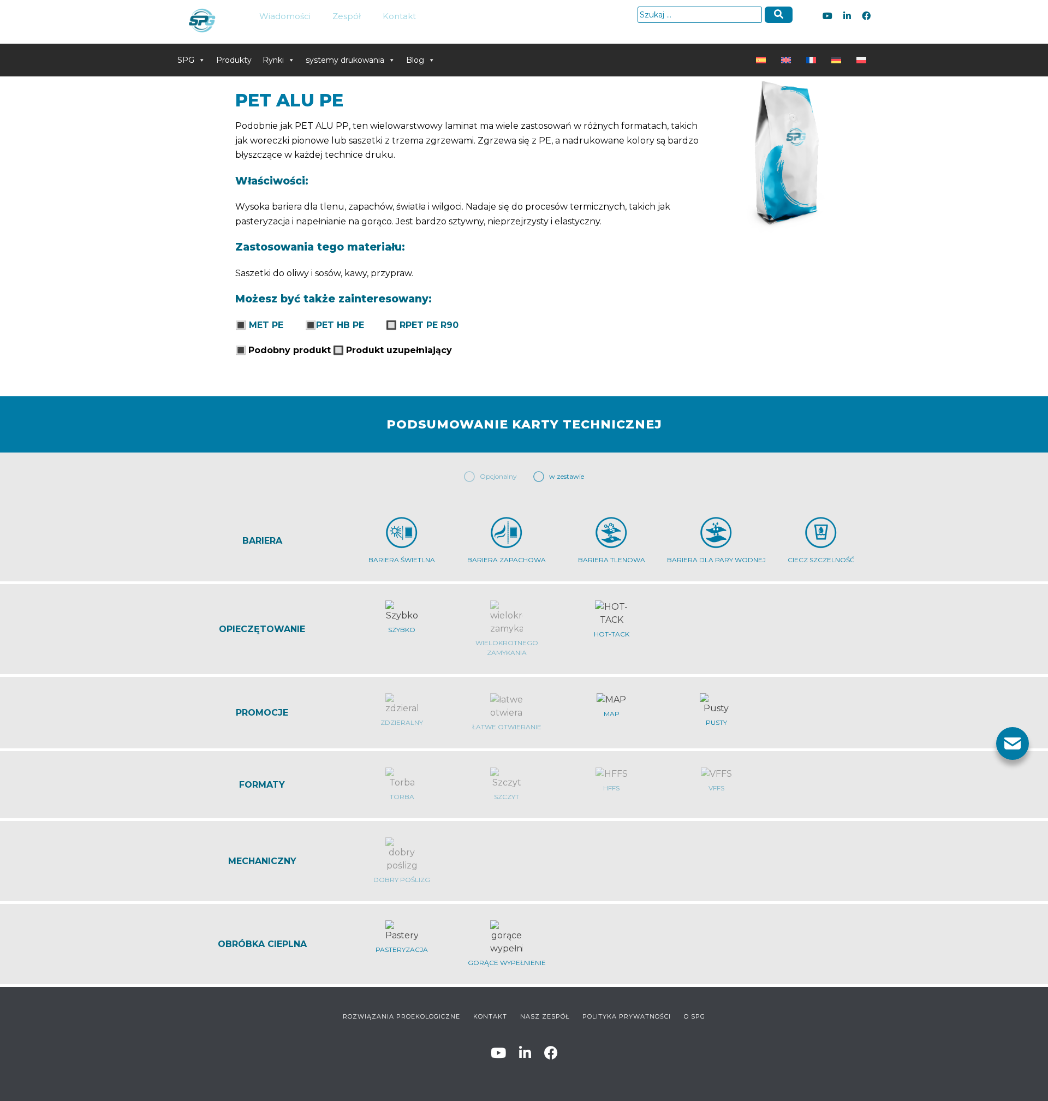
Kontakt (399, 16)
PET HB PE (340, 325)
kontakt (490, 1016)
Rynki (273, 60)
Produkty (234, 60)
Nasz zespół (544, 1016)
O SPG (694, 1016)
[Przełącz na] (763, 60)
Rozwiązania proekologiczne (401, 1016)
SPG (185, 60)
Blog (415, 60)
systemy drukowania (345, 60)
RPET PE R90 (429, 325)
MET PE (266, 325)
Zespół (346, 16)
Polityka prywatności (626, 1016)
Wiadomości (285, 16)
